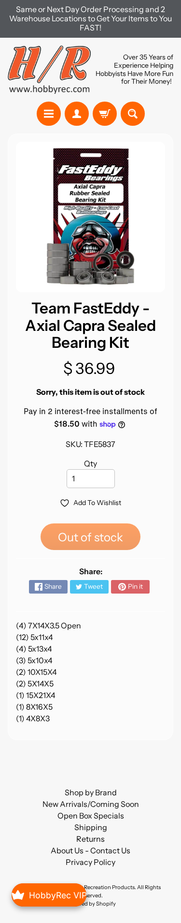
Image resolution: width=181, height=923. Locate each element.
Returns (90, 839)
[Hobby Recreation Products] (49, 69)
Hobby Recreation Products (100, 887)
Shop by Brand (91, 792)
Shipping (90, 827)
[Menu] (49, 114)
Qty (90, 463)
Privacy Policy (90, 862)
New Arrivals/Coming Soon (90, 804)
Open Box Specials (90, 815)
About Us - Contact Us (90, 850)
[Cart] (105, 114)
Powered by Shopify (91, 903)
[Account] (77, 114)
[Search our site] (133, 114)
